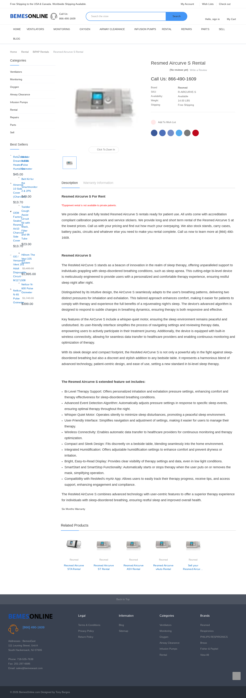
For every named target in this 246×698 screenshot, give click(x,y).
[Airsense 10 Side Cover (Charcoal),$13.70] (10, 183)
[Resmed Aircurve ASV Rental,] (133, 547)
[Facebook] (154, 133)
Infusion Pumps (145, 29)
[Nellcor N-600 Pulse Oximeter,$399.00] (19, 283)
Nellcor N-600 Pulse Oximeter (27, 288)
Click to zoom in (106, 149)
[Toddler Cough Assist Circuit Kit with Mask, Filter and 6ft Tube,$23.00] (19, 205)
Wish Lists (208, 4)
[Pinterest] (195, 133)
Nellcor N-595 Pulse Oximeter (26, 162)
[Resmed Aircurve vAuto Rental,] (163, 547)
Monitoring (61, 29)
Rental (167, 29)
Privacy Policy (86, 630)
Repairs (186, 29)
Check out (225, 4)
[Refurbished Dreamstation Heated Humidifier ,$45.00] (10, 155)
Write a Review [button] (198, 70)
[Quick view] (84, 549)
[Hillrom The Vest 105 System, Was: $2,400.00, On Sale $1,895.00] (19, 253)
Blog (16, 38)
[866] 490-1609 (33, 627)
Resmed (205, 625)
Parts (205, 29)
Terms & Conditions (89, 625)
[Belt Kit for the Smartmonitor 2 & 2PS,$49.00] (19, 177)
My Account (188, 4)
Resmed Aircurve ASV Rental (134, 567)
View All (204, 654)
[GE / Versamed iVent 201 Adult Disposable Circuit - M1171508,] (10, 255)
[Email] (162, 133)
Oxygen (85, 29)
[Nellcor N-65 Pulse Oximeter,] (10, 289)
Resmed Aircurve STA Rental (74, 567)
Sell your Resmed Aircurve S (193, 567)
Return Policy (85, 636)
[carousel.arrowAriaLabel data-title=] (236, 676)
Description (70, 183)
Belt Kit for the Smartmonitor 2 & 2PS (29, 185)
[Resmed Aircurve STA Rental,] (74, 547)
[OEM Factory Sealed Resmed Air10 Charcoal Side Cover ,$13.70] (10, 211)
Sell (222, 29)
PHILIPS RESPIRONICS (214, 636)
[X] (179, 133)
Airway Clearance (112, 29)
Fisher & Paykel (209, 648)
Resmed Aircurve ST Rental (104, 567)
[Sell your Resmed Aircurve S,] (193, 547)
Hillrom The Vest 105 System (28, 258)
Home (17, 29)
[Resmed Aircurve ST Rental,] (103, 547)
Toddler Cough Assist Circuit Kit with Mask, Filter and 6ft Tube (25, 222)
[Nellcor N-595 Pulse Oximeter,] (19, 155)
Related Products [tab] (74, 525)
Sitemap (123, 630)
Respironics (207, 630)
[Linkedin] (187, 133)
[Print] (170, 133)
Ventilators (35, 29)
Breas (203, 642)
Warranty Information (98, 183)
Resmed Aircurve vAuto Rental (163, 567)
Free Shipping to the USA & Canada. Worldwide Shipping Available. (48, 4)
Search (177, 16)
